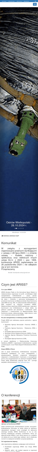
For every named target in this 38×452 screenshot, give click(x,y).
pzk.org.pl (4, 1)
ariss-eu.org (19, 1)
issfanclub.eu (26, 1)
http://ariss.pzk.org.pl (24, 362)
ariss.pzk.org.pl (11, 1)
